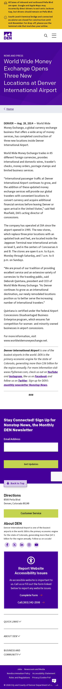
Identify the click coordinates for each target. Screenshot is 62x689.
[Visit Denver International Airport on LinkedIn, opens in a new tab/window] (21, 544)
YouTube (53, 372)
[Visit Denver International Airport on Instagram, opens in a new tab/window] (29, 544)
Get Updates (31, 464)
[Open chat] (54, 681)
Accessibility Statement (43, 673)
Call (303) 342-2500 (29, 602)
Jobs (19, 669)
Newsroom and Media (34, 669)
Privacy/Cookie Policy (42, 677)
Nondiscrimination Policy (18, 673)
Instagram (15, 376)
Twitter (22, 381)
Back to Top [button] (17, 483)
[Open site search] (45, 35)
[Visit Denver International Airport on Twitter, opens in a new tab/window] (14, 544)
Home (10, 109)
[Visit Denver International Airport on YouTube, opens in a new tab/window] (36, 544)
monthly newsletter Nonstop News (25, 385)
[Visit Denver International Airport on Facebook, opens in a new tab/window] (7, 544)
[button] (54, 35)
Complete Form (29, 595)
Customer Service (31, 513)
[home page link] (16, 36)
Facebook (41, 376)
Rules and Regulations (19, 677)
